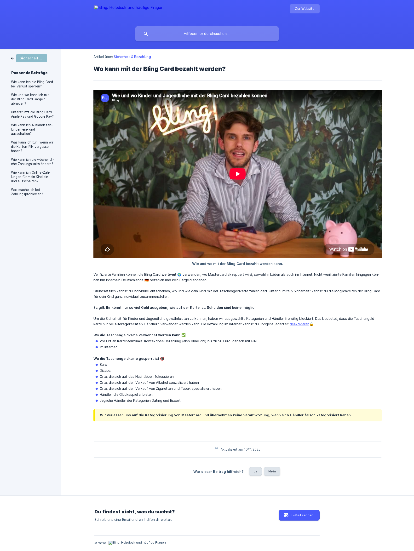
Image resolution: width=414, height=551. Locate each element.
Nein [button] (272, 471)
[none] (128, 12)
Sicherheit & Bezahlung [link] (132, 57)
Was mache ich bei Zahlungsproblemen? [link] (27, 192)
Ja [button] (255, 471)
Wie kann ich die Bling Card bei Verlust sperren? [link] (32, 84)
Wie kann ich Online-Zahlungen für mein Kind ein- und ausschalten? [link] (30, 177)
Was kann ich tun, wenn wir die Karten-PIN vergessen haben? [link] (32, 146)
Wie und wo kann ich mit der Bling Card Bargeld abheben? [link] (30, 99)
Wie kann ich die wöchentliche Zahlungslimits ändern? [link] (32, 162)
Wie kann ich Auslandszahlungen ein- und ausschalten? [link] (32, 129)
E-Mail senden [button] (302, 515)
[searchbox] (207, 33)
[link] (29, 58)
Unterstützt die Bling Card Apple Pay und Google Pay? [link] (32, 114)
